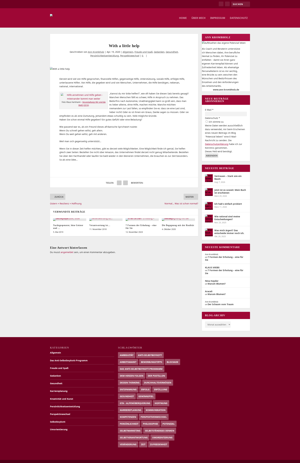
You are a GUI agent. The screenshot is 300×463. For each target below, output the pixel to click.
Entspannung (128, 389)
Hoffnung (161, 403)
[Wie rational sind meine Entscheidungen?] (209, 218)
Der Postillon (156, 375)
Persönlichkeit (129, 423)
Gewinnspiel (146, 396)
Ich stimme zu (216, 121)
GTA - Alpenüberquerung (135, 403)
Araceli (208, 291)
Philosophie (150, 423)
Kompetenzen (128, 416)
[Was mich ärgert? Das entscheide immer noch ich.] (209, 232)
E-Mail (209, 109)
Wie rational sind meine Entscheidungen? (227, 218)
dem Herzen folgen (131, 375)
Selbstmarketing (130, 430)
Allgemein (128, 51)
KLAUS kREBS (212, 267)
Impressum (217, 18)
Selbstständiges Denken (159, 430)
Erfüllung (160, 389)
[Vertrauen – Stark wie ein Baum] (209, 178)
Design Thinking (130, 382)
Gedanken (159, 51)
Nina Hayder (211, 280)
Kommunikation (155, 410)
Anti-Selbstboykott (150, 355)
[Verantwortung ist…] (105, 219)
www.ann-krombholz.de (226, 89)
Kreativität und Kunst (61, 398)
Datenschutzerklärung (216, 144)
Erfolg (145, 389)
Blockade (172, 362)
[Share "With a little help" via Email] (119, 183)
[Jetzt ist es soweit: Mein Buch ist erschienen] (209, 192)
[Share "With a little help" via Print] (125, 183)
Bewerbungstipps (151, 362)
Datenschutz (239, 18)
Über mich (198, 18)
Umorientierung (59, 429)
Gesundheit (172, 51)
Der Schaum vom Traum (221, 304)
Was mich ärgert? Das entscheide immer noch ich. (229, 232)
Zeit (143, 444)
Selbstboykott (57, 421)
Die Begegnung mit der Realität (178, 225)
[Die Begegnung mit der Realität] (178, 219)
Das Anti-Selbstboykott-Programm (69, 360)
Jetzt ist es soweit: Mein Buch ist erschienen (230, 191)
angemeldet (67, 252)
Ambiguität (126, 355)
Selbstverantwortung (134, 437)
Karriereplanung (59, 391)
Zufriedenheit (158, 444)
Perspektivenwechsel (154, 416)
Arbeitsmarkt (128, 362)
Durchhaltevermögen (157, 382)
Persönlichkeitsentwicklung (104, 55)
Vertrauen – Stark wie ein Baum (228, 177)
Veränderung (128, 444)
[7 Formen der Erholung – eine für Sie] (142, 219)
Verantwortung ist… (99, 225)
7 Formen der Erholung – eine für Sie (224, 258)
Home (183, 18)
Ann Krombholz (96, 51)
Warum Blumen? (217, 283)
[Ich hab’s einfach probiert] (209, 206)
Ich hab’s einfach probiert (228, 203)
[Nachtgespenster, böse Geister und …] (69, 219)
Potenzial (168, 423)
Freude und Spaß (144, 51)
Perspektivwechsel (129, 55)
